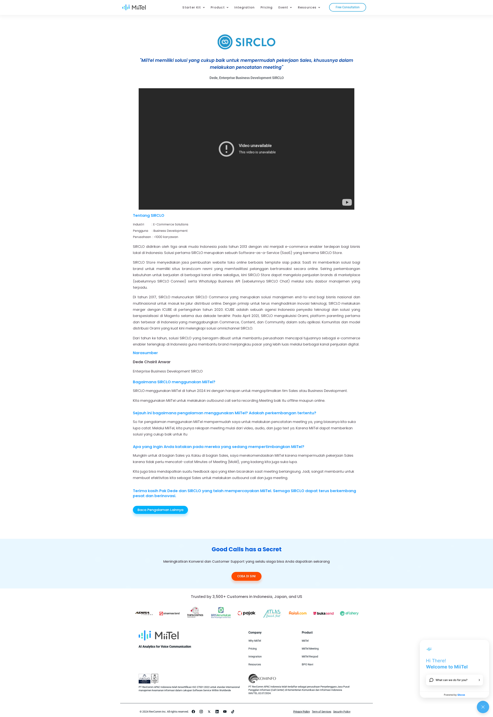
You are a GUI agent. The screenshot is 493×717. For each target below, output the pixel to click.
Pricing (267, 7)
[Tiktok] (232, 711)
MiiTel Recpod (310, 656)
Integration (244, 7)
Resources (307, 7)
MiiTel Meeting (310, 648)
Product (218, 7)
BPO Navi (307, 664)
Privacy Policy (301, 711)
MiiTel (305, 640)
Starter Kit (191, 7)
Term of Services (321, 711)
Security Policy (341, 711)
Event (283, 7)
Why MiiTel (254, 640)
